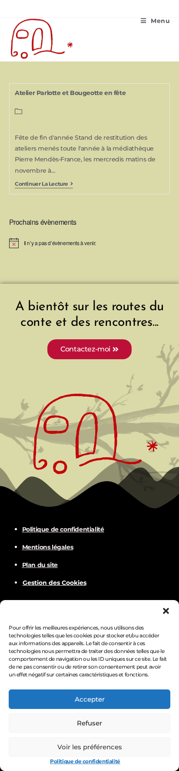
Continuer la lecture (44, 184)
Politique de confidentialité (85, 761)
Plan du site (40, 565)
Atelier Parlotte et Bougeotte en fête (70, 93)
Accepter (90, 699)
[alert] (89, 243)
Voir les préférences (89, 747)
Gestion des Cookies (54, 583)
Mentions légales (47, 547)
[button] (166, 611)
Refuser (89, 723)
